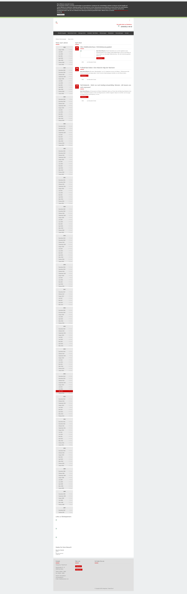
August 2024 (65, 107)
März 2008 (65, 502)
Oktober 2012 (65, 401)
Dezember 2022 (65, 151)
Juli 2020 (65, 219)
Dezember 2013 (65, 376)
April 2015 (65, 343)
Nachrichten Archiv (72, 33)
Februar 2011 (65, 442)
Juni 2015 (65, 339)
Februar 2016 (65, 323)
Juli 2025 (65, 80)
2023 (64, 123)
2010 (64, 448)
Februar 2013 (65, 393)
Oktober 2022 (65, 155)
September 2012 (65, 403)
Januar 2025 (65, 93)
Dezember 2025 (65, 70)
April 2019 (65, 255)
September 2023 (65, 132)
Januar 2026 (65, 64)
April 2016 (65, 318)
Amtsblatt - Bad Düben (92, 33)
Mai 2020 (65, 223)
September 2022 (65, 157)
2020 (64, 206)
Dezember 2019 (65, 238)
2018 (64, 264)
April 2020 (65, 226)
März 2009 (65, 486)
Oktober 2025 (65, 74)
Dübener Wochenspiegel (61, 39)
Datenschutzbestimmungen (121, 10)
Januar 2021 (65, 203)
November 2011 (65, 423)
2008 (64, 491)
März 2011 (65, 440)
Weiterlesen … (100, 58)
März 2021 (65, 199)
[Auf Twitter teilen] (129, 39)
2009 (64, 468)
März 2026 (65, 60)
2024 (64, 96)
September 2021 (65, 186)
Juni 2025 (65, 83)
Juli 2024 (65, 109)
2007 (64, 507)
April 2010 (65, 459)
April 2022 (65, 168)
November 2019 (65, 240)
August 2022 (65, 159)
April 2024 (65, 116)
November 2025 (65, 72)
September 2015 (65, 333)
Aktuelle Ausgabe (62, 33)
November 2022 (65, 153)
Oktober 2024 (65, 103)
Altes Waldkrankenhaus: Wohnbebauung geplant (96, 47)
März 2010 (65, 461)
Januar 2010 (65, 465)
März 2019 (65, 257)
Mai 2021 (65, 194)
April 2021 (65, 197)
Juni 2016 (65, 316)
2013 (64, 373)
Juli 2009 (65, 479)
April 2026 (65, 58)
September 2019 (65, 244)
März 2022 (65, 170)
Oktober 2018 (65, 271)
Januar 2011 (65, 445)
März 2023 (65, 141)
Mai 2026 (65, 56)
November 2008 (65, 494)
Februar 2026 (65, 62)
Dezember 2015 (65, 328)
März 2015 (65, 345)
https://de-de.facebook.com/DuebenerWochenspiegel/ (132, 20)
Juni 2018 (65, 279)
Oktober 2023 (65, 130)
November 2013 (65, 378)
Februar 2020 (65, 230)
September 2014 (65, 355)
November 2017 (65, 292)
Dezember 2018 (65, 267)
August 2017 (65, 296)
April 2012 (65, 411)
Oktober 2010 (65, 452)
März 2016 (65, 321)
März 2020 (65, 228)
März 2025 (65, 89)
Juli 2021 (65, 190)
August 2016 (65, 314)
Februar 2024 (65, 120)
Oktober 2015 (65, 331)
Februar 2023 (65, 143)
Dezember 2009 (65, 471)
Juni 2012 (65, 407)
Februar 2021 (65, 201)
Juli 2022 (65, 161)
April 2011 (65, 438)
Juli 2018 (65, 277)
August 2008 (65, 498)
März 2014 (65, 366)
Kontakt (126, 33)
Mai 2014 (65, 364)
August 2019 (65, 246)
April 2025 (65, 87)
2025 (64, 67)
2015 (64, 326)
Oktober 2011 (65, 425)
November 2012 (65, 399)
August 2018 (65, 275)
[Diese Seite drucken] (124, 39)
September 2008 (65, 496)
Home (54, 32)
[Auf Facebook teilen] (127, 39)
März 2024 (65, 118)
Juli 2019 (65, 248)
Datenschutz (78, 569)
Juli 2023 (65, 134)
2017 (64, 289)
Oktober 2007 (65, 512)
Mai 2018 (65, 282)
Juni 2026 (65, 54)
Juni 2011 (65, 434)
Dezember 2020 (65, 209)
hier (63, 12)
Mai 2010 (65, 457)
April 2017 (65, 302)
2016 (64, 307)
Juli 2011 (65, 432)
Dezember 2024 (65, 99)
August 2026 (65, 49)
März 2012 (65, 413)
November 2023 (65, 128)
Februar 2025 (65, 91)
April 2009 (65, 484)
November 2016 (65, 312)
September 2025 (65, 76)
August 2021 (65, 188)
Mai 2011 (65, 436)
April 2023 (65, 139)
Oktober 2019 (65, 242)
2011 (65, 419)
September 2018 (65, 273)
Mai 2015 (65, 341)
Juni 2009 (65, 481)
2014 (64, 349)
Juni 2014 (65, 362)
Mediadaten (111, 33)
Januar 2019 (65, 261)
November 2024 (65, 101)
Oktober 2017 (65, 294)
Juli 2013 (65, 386)
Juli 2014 (65, 360)
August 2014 (65, 357)
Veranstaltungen (119, 33)
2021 (64, 177)
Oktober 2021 (65, 184)
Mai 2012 (65, 409)
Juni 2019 (65, 250)
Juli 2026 (65, 51)
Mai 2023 (65, 136)
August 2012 (65, 405)
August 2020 (65, 217)
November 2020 (65, 211)
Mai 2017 (65, 300)
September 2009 (65, 475)
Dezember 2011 (65, 421)
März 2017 (65, 304)
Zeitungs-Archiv (82, 33)
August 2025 (65, 78)
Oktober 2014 (65, 353)
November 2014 (65, 351)
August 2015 (65, 335)
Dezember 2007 (65, 510)
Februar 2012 (65, 415)
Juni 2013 (65, 389)
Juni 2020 (65, 221)
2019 (64, 235)
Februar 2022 (65, 172)
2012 (64, 396)
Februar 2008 (65, 504)
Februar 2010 (65, 463)
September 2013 (65, 382)
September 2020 (65, 215)
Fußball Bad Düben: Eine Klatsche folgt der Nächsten (97, 67)
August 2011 (65, 430)
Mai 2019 (65, 252)
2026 (64, 47)
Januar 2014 (65, 370)
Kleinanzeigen (103, 33)
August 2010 (65, 455)
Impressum (78, 566)
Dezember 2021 (65, 180)
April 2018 (65, 284)
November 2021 (65, 182)
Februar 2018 (65, 286)
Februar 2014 (65, 368)
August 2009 (65, 477)
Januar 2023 (65, 145)
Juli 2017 (65, 298)
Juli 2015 (65, 337)
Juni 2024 (65, 112)
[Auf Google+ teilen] (130, 39)
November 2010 (65, 450)
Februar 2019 (65, 259)
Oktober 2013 (65, 380)
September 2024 (65, 105)
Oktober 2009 (65, 473)
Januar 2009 (65, 488)
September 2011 (65, 428)
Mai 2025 (65, 85)
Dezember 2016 (65, 310)
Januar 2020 (65, 232)
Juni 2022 (65, 163)
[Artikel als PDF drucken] (126, 39)
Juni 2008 (65, 500)
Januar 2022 (65, 174)
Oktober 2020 (65, 213)
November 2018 (65, 269)
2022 (64, 148)
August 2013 (65, 384)
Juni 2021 (65, 192)
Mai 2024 (65, 114)
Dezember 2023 (65, 126)
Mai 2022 (65, 165)
